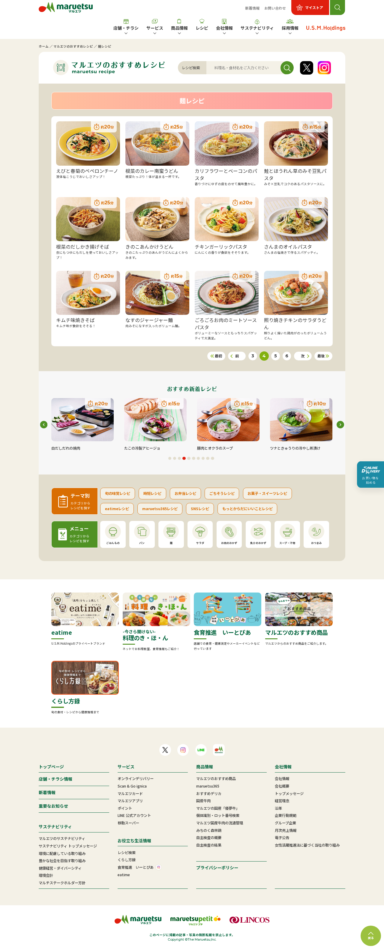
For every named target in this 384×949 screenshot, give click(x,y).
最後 (321, 356)
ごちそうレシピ (222, 493)
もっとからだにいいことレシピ (247, 508)
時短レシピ (152, 493)
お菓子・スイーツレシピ (267, 493)
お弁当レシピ (185, 493)
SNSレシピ (200, 508)
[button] (170, 458)
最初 (218, 356)
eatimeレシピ (117, 508)
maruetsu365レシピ (160, 508)
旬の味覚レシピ (117, 493)
